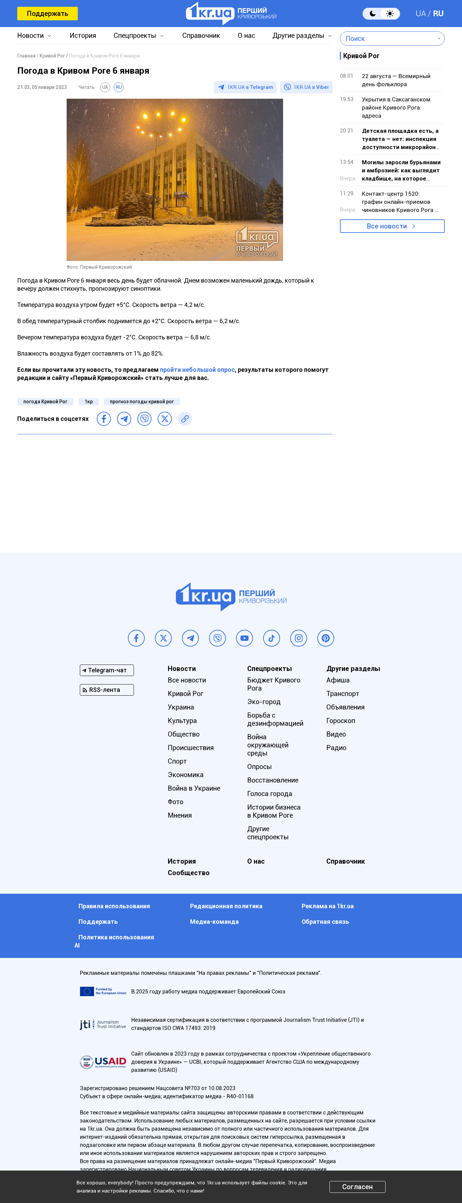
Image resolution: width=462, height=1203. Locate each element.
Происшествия (191, 748)
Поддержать (47, 13)
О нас (246, 35)
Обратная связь (325, 921)
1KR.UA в (250, 87)
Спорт (177, 761)
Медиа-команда (214, 921)
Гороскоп (340, 721)
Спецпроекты (135, 35)
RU (438, 13)
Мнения (180, 815)
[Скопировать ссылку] (185, 419)
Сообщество (189, 873)
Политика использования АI (114, 941)
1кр (89, 401)
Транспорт (342, 694)
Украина (181, 707)
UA (421, 13)
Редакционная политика (226, 906)
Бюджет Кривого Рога (273, 684)
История (83, 35)
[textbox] (387, 38)
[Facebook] (104, 419)
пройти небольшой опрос (197, 369)
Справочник (201, 35)
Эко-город (264, 702)
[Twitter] (165, 419)
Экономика (186, 775)
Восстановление (272, 780)
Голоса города (269, 794)
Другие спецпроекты (268, 833)
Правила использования (114, 906)
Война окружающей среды (267, 745)
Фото (175, 802)
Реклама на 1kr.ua (328, 906)
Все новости (387, 226)
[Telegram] (124, 419)
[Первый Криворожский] (231, 13)
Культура (182, 721)
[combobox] (387, 38)
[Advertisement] (174, 488)
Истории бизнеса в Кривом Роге (274, 811)
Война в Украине (194, 788)
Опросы (259, 767)
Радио (336, 748)
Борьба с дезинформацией (275, 719)
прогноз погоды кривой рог (142, 401)
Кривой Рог (185, 694)
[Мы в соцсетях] (136, 638)
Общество (184, 734)
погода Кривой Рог (45, 401)
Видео (336, 734)
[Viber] (144, 419)
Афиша (338, 680)
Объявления (345, 707)
